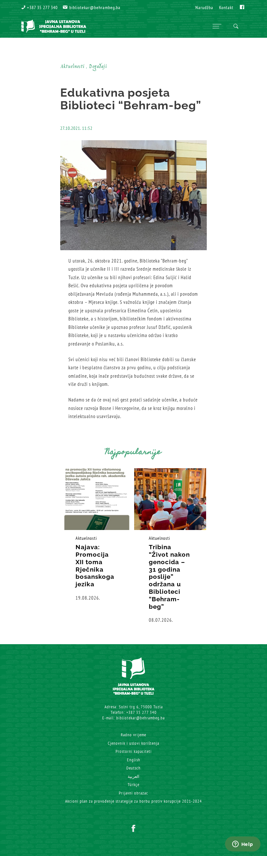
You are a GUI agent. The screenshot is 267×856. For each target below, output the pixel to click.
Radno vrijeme (133, 735)
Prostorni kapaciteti (134, 751)
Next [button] (228, 546)
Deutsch (133, 768)
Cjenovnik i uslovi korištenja (133, 743)
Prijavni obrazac (133, 793)
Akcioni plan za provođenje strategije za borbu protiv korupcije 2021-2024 (133, 801)
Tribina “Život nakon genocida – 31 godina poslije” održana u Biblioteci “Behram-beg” (169, 576)
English (133, 760)
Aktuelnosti (86, 538)
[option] (97, 535)
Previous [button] (39, 546)
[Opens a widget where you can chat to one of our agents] (242, 844)
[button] (39, 7)
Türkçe (133, 784)
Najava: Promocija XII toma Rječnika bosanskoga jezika (95, 565)
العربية (133, 776)
